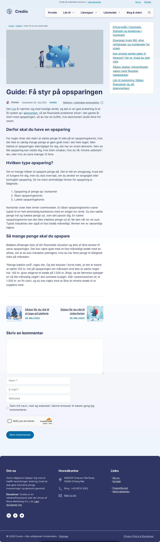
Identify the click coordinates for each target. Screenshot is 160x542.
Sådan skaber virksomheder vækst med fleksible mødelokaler (130, 71)
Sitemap (63, 536)
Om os (138, 2)
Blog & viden (134, 12)
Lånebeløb (110, 12)
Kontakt (147, 2)
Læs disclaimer (94, 2)
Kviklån (19, 26)
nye (13, 108)
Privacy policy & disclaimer (139, 536)
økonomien (31, 113)
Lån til (66, 12)
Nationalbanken (121, 491)
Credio (21, 11)
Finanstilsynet (120, 488)
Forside (52, 12)
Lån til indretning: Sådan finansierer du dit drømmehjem (128, 84)
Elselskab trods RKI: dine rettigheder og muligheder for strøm (131, 44)
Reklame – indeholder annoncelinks (82, 102)
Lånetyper (87, 12)
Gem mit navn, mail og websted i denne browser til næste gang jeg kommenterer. (52, 407)
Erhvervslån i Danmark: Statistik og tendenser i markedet (127, 31)
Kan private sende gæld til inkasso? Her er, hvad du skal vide (131, 57)
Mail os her (70, 495)
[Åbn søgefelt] (149, 12)
